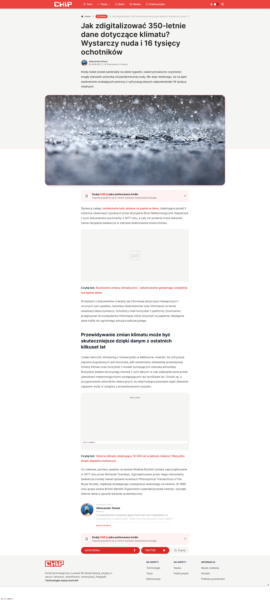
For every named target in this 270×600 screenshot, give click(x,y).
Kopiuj (181, 550)
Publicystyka (157, 4)
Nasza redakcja (210, 567)
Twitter (150, 550)
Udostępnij (92, 550)
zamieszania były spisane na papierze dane (130, 208)
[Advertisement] (135, 420)
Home (88, 16)
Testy (104, 4)
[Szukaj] (222, 4)
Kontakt (205, 573)
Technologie (153, 567)
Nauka (137, 4)
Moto (121, 4)
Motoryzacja (153, 578)
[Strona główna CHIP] (63, 4)
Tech (89, 4)
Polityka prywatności (213, 578)
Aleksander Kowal (98, 61)
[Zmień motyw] (214, 4)
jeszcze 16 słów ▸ (103, 525)
